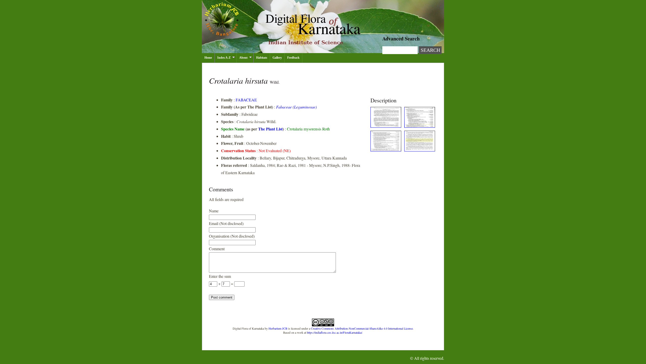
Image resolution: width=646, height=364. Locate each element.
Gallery (277, 57)
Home (208, 57)
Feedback (293, 57)
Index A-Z (224, 57)
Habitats (261, 57)
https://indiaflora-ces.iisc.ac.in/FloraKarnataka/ (334, 332)
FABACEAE (246, 99)
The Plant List (270, 129)
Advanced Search (401, 38)
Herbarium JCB (277, 328)
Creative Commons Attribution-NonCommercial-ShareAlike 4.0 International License (362, 328)
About (243, 57)
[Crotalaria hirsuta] (385, 126)
